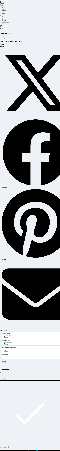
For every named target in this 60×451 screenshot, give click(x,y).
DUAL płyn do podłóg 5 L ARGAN (8, 342)
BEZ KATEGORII (9, 47)
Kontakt (3, 21)
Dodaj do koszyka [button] (6, 337)
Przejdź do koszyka (7, 447)
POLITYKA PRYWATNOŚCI (5, 365)
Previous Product (4, 37)
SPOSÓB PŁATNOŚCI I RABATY (5, 363)
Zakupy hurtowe (4, 20)
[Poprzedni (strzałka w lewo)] (0, 449)
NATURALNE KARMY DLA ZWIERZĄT (6, 22)
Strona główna (3, 16)
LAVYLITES (3, 23)
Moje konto (1, 5)
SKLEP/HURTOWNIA (4, 361)
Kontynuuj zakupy (2, 447)
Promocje (3, 18)
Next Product (3, 38)
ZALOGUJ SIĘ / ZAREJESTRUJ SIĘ (5, 369)
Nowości (3, 19)
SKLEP (2, 17)
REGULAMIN (3, 366)
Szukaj (1, 0)
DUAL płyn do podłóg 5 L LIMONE (8, 335)
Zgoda (36, 450)
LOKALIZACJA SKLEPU (4, 362)
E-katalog (3, 24)
